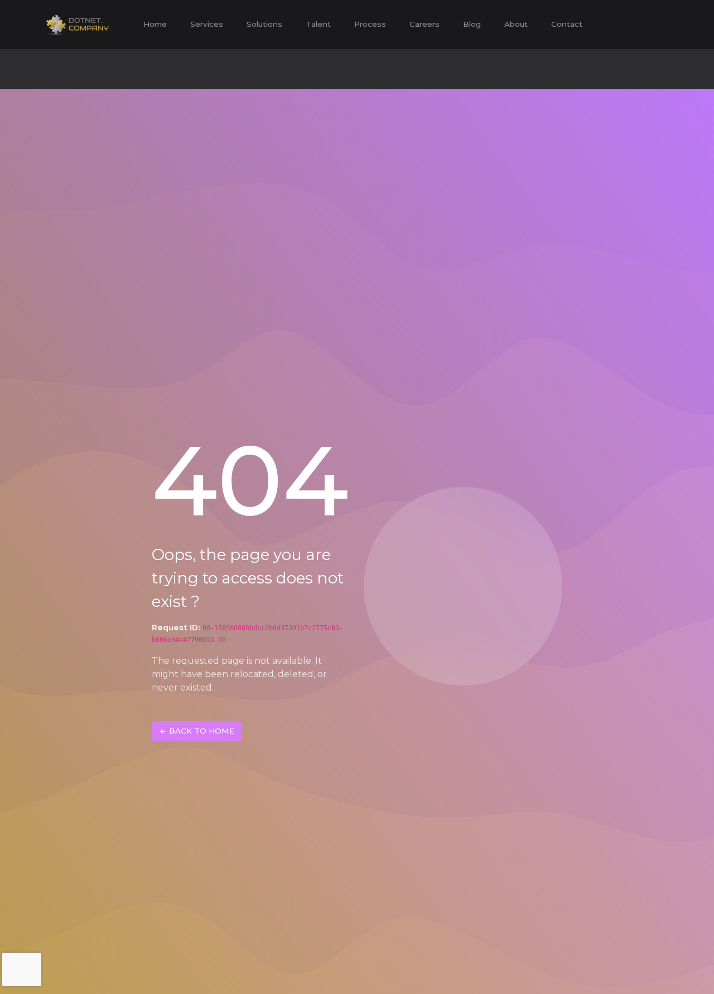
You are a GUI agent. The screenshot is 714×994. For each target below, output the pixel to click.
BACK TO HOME (201, 730)
